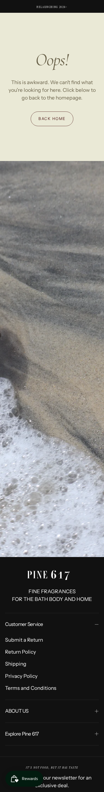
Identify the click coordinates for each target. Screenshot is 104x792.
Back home (51, 118)
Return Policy (20, 652)
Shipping (15, 664)
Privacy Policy (21, 676)
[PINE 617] (52, 573)
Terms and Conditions (30, 688)
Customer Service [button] (24, 624)
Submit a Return (24, 640)
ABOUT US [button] (17, 711)
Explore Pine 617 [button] (22, 734)
